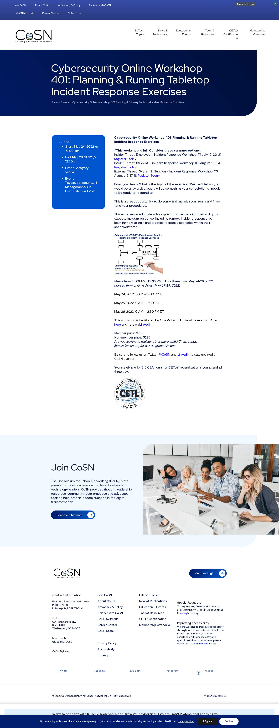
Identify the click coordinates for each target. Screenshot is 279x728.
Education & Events (183, 32)
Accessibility (106, 649)
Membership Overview (257, 32)
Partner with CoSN (100, 5)
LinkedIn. (145, 324)
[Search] (264, 5)
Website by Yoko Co (215, 696)
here (117, 324)
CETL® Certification (230, 34)
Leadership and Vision (81, 191)
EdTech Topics (139, 32)
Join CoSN (20, 5)
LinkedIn (183, 354)
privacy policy (185, 721)
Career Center (50, 13)
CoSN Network (24, 13)
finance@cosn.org (188, 613)
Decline (229, 721)
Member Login (245, 4)
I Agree (207, 721)
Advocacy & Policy (69, 5)
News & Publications (160, 32)
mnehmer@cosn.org (205, 643)
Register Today (125, 159)
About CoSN (42, 5)
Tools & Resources (207, 32)
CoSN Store (75, 13)
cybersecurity (83, 183)
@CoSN (164, 354)
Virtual (70, 172)
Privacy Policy (107, 643)
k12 (89, 187)
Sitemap (103, 655)
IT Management (81, 185)
